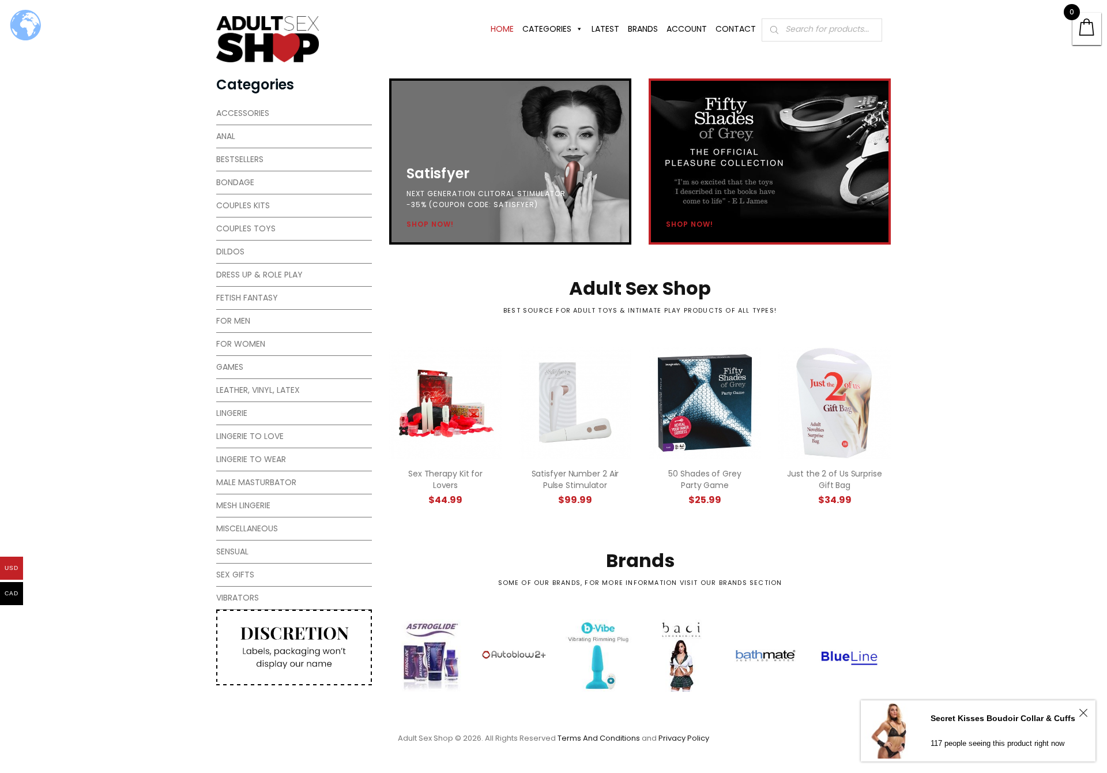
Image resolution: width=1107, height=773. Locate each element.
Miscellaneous (247, 528)
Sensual (232, 551)
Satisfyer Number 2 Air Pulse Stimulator (575, 479)
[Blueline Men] (849, 656)
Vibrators (237, 597)
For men (233, 321)
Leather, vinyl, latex (258, 390)
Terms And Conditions (599, 738)
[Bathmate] (765, 656)
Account (687, 29)
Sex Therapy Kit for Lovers (445, 479)
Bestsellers (239, 159)
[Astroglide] (431, 656)
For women (240, 344)
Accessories (242, 113)
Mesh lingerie (243, 505)
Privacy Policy (683, 738)
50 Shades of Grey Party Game (704, 479)
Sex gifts (235, 574)
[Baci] (682, 656)
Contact (736, 29)
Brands (643, 29)
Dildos (230, 251)
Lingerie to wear (251, 459)
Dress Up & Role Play (259, 274)
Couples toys (246, 228)
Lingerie (231, 413)
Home (502, 29)
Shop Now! (430, 224)
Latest (605, 29)
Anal (225, 136)
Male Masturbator (256, 482)
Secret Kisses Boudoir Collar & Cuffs (1003, 718)
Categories (546, 29)
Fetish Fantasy (247, 297)
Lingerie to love (250, 436)
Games (229, 367)
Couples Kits (243, 205)
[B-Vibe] (598, 656)
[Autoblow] (515, 656)
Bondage (235, 182)
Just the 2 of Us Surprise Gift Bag (834, 479)
